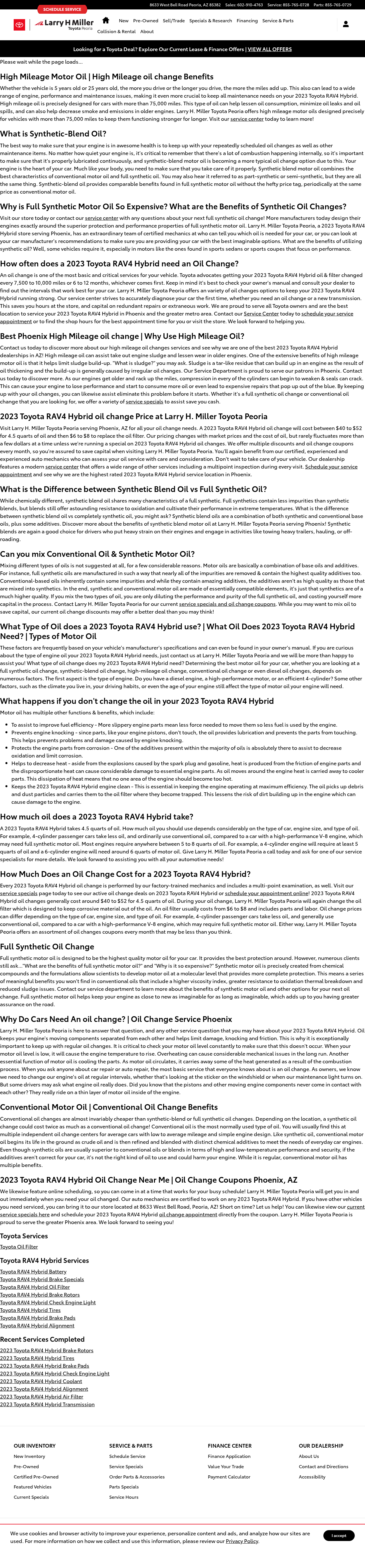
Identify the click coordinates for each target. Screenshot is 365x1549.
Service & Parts (278, 20)
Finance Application (229, 1455)
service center (247, 118)
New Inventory (29, 1455)
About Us (309, 1455)
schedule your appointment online (266, 892)
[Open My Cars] (344, 24)
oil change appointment (188, 1213)
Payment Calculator (229, 1476)
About (147, 31)
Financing (247, 20)
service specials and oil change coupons (227, 603)
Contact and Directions (323, 1466)
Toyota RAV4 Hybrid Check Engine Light (48, 1301)
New (124, 20)
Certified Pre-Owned (36, 1476)
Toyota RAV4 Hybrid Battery (33, 1271)
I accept (339, 1535)
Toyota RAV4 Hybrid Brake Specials (42, 1278)
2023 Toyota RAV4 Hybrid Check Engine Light (55, 1373)
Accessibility (312, 1476)
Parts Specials (124, 1486)
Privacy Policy (242, 1540)
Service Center (261, 313)
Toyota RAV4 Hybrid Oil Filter (35, 1286)
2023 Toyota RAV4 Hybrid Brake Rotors (47, 1349)
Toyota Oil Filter (19, 1246)
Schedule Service (127, 1455)
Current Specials (31, 1496)
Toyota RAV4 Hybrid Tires (30, 1309)
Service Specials (126, 1466)
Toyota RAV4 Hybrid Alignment (37, 1325)
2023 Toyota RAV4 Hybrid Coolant (41, 1380)
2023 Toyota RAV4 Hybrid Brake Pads (44, 1365)
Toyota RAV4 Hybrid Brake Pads (38, 1317)
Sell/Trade (174, 20)
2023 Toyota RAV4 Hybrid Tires (37, 1357)
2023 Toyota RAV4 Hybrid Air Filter (41, 1396)
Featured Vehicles (33, 1486)
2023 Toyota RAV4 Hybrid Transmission (47, 1403)
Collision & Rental (116, 31)
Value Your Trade (226, 1466)
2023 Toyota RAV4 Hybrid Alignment (44, 1388)
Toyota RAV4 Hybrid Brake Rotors (40, 1294)
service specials (144, 401)
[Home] (22, 25)
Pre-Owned (145, 20)
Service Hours (124, 1496)
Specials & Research (210, 20)
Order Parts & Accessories (137, 1476)
